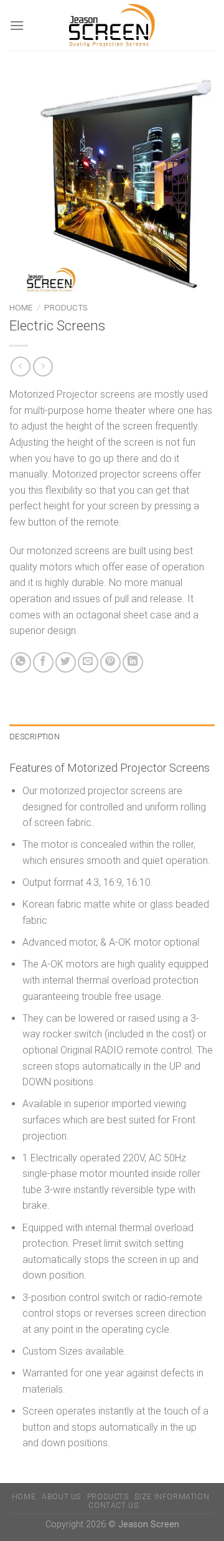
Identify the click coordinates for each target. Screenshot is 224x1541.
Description (34, 736)
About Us (61, 1496)
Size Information (171, 1496)
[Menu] (16, 25)
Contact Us (113, 1505)
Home (20, 307)
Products (66, 307)
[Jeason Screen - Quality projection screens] (112, 25)
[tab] (112, 736)
